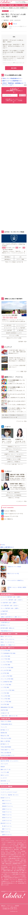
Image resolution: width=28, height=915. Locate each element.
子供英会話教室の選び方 (6, 724)
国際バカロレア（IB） (6, 769)
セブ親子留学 (20, 330)
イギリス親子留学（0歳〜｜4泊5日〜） (10, 605)
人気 (20, 257)
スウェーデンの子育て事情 (7, 679)
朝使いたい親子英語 (5, 741)
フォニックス (4, 727)
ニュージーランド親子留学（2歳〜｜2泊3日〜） (12, 599)
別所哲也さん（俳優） (14, 451)
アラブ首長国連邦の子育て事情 (8, 653)
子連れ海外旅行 (12, 858)
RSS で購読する (8, 519)
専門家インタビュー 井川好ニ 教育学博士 (16, 588)
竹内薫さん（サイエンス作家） (14, 459)
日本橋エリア (14, 415)
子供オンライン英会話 (20, 5)
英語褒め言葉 (4, 732)
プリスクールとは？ (5, 789)
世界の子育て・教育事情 (11, 863)
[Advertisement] (14, 165)
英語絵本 (3, 766)
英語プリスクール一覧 (13, 573)
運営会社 (3, 905)
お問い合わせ (13, 907)
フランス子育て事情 (5, 698)
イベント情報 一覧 (21, 371)
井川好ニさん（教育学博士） (14, 492)
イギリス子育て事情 (5, 656)
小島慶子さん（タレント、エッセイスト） (14, 454)
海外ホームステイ (5, 775)
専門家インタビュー (6, 869)
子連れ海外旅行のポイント (7, 631)
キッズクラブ (4, 778)
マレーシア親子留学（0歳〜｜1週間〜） (10, 608)
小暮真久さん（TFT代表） (14, 497)
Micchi (15, 23)
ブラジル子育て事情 (5, 696)
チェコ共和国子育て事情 (6, 681)
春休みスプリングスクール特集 (14, 338)
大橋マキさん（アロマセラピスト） (14, 449)
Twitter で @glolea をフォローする (13, 513)
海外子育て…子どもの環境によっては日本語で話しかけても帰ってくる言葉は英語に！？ (13, 52)
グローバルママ (4, 763)
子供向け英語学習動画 (6, 747)
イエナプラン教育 (5, 772)
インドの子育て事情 (5, 664)
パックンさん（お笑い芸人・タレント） (14, 464)
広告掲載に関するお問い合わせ (10, 908)
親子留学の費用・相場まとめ (7, 628)
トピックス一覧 (4, 783)
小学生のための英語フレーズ (7, 755)
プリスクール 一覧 (21, 421)
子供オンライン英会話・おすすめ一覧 (14, 262)
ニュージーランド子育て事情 (7, 690)
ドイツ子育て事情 (5, 687)
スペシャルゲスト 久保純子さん (15, 580)
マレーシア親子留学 (20, 327)
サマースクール (16, 861)
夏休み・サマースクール (6, 636)
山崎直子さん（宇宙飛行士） (14, 461)
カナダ (11, 20)
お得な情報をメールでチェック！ (14, 91)
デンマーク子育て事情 (6, 684)
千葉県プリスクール (5, 831)
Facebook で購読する (10, 511)
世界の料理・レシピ (5, 780)
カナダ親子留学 (7, 325)
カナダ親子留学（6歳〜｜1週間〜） (9, 602)
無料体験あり (8, 257)
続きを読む (14, 68)
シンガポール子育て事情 (6, 676)
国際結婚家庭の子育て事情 (7, 707)
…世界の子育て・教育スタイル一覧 (9, 715)
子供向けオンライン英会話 (14, 566)
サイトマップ (6, 907)
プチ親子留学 (11, 5)
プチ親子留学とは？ (5, 622)
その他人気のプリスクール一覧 (9, 417)
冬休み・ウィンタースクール (7, 642)
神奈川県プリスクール (6, 823)
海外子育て (6, 20)
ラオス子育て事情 (5, 704)
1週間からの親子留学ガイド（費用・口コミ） (11, 616)
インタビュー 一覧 (21, 501)
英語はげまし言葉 (5, 735)
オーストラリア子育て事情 (7, 667)
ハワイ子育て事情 (5, 693)
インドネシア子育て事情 (6, 661)
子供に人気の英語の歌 (6, 752)
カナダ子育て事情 (5, 673)
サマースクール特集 (14, 335)
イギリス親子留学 (8, 330)
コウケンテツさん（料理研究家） (14, 456)
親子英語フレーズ (5, 744)
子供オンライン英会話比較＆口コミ (11, 78)
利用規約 (17, 905)
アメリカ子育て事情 (5, 650)
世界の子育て (4, 5)
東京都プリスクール (5, 797)
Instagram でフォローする (11, 516)
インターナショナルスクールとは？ (9, 792)
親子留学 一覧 (22, 341)
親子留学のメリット (5, 625)
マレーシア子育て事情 (6, 701)
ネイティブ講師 (20, 259)
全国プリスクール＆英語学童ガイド (11, 80)
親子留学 (17, 860)
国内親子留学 (4, 614)
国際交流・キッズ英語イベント (8, 645)
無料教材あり (8, 259)
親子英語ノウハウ (5, 729)
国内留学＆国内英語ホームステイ (14, 333)
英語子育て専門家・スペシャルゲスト (9, 761)
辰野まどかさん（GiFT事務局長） (14, 495)
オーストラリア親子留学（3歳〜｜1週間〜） (11, 597)
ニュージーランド (20, 325)
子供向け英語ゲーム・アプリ (7, 749)
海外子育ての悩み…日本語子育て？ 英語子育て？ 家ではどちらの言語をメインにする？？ (13, 46)
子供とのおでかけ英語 (6, 738)
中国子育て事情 (4, 710)
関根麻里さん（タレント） (14, 446)
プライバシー (10, 905)
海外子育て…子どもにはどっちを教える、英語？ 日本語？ (13, 41)
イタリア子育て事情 (5, 659)
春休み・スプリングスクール (7, 639)
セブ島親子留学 (4, 611)
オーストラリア (7, 327)
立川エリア (20, 415)
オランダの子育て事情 (6, 670)
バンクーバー (17, 20)
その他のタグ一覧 (5, 713)
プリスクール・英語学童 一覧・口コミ (10, 794)
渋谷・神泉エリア (6, 415)
